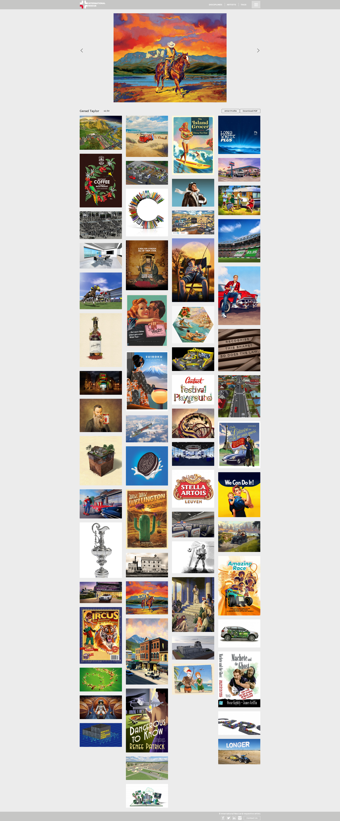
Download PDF (250, 111)
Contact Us (252, 818)
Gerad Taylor (89, 111)
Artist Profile (230, 111)
